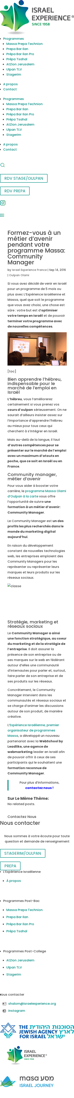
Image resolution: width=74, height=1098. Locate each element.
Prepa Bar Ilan (17, 49)
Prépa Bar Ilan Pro (20, 54)
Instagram (16, 1010)
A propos (10, 84)
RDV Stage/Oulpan (23, 178)
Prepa (10, 866)
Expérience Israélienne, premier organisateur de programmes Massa (33, 730)
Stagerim (13, 74)
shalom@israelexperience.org (32, 1003)
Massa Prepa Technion (24, 44)
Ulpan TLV (14, 69)
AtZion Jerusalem (20, 64)
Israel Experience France (29, 270)
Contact (10, 89)
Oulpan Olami (19, 275)
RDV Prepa (14, 191)
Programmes (13, 38)
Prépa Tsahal (16, 59)
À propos (13, 881)
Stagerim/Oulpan (22, 853)
